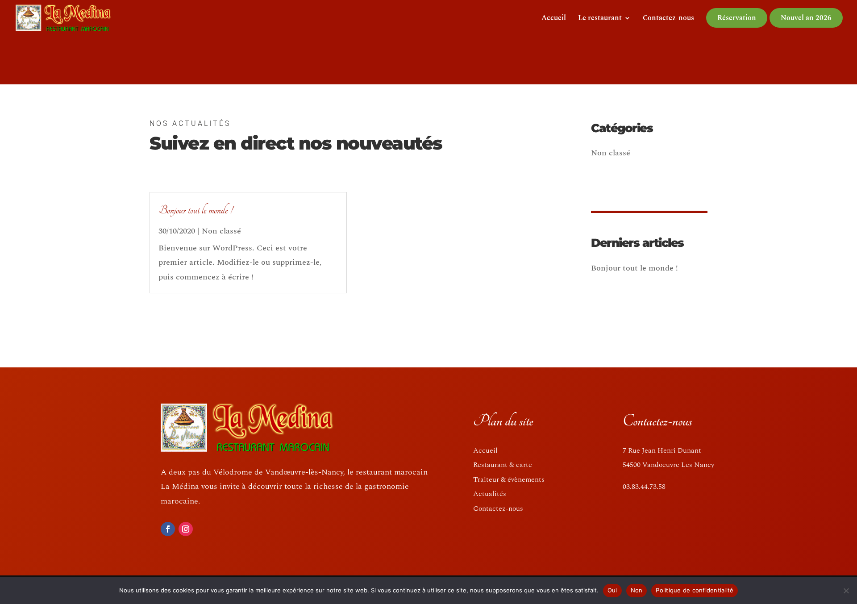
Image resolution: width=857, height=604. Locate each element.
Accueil (553, 19)
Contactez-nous (668, 19)
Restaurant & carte (502, 464)
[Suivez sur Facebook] (168, 529)
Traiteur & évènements (509, 479)
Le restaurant (600, 19)
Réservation (736, 17)
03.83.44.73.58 (644, 486)
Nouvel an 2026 (806, 17)
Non (637, 590)
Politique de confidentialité (694, 590)
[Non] (845, 590)
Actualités (489, 493)
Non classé (221, 231)
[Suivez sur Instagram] (186, 529)
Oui (612, 590)
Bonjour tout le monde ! (195, 210)
